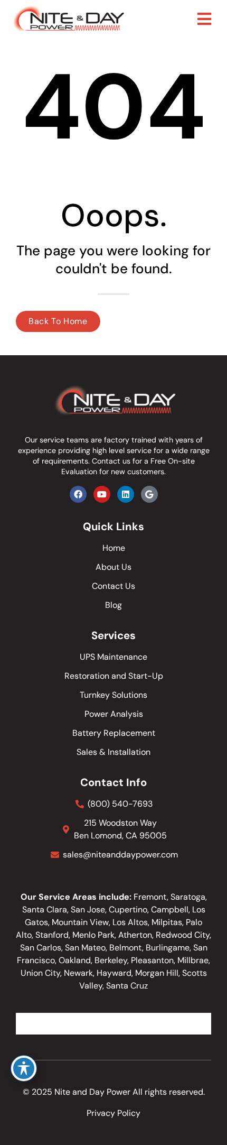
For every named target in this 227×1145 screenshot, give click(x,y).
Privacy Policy (113, 1113)
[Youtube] (101, 494)
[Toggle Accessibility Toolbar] (23, 1068)
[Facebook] (78, 494)
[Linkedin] (125, 494)
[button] (204, 19)
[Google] (149, 494)
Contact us (111, 461)
